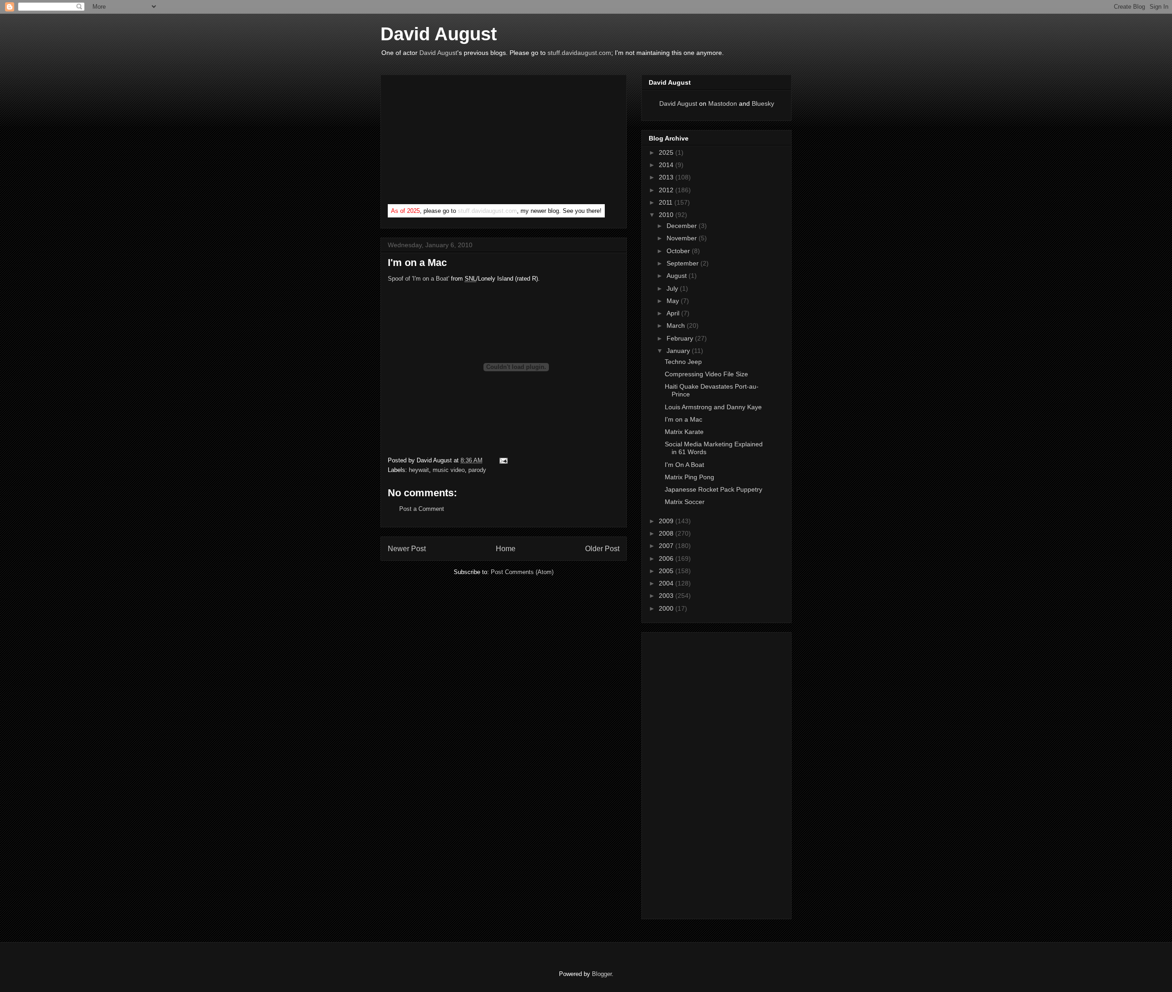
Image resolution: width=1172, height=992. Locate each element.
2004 (667, 583)
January (679, 350)
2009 (667, 521)
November (683, 238)
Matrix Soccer (685, 501)
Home (505, 549)
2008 (667, 533)
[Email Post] (502, 460)
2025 (667, 152)
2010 (667, 214)
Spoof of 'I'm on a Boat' (418, 278)
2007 (667, 545)
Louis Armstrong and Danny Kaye (713, 407)
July (673, 288)
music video (449, 469)
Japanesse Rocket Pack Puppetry (713, 489)
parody (477, 469)
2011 (666, 202)
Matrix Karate (684, 431)
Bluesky (763, 103)
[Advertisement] (456, 141)
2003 (667, 595)
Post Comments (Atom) (522, 572)
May (674, 300)
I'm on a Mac (683, 419)
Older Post (602, 549)
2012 (667, 190)
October (679, 251)
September (683, 263)
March (677, 325)
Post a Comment (421, 508)
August (678, 275)
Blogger (602, 973)
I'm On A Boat (684, 464)
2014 (667, 164)
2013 (667, 177)
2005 (667, 571)
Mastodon (722, 103)
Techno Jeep (683, 361)
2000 (667, 608)
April (674, 313)
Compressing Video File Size (706, 374)
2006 (667, 558)
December (683, 225)
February (681, 338)
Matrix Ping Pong (689, 477)
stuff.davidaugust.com (579, 52)
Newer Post (407, 549)
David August (438, 34)
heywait (419, 469)
